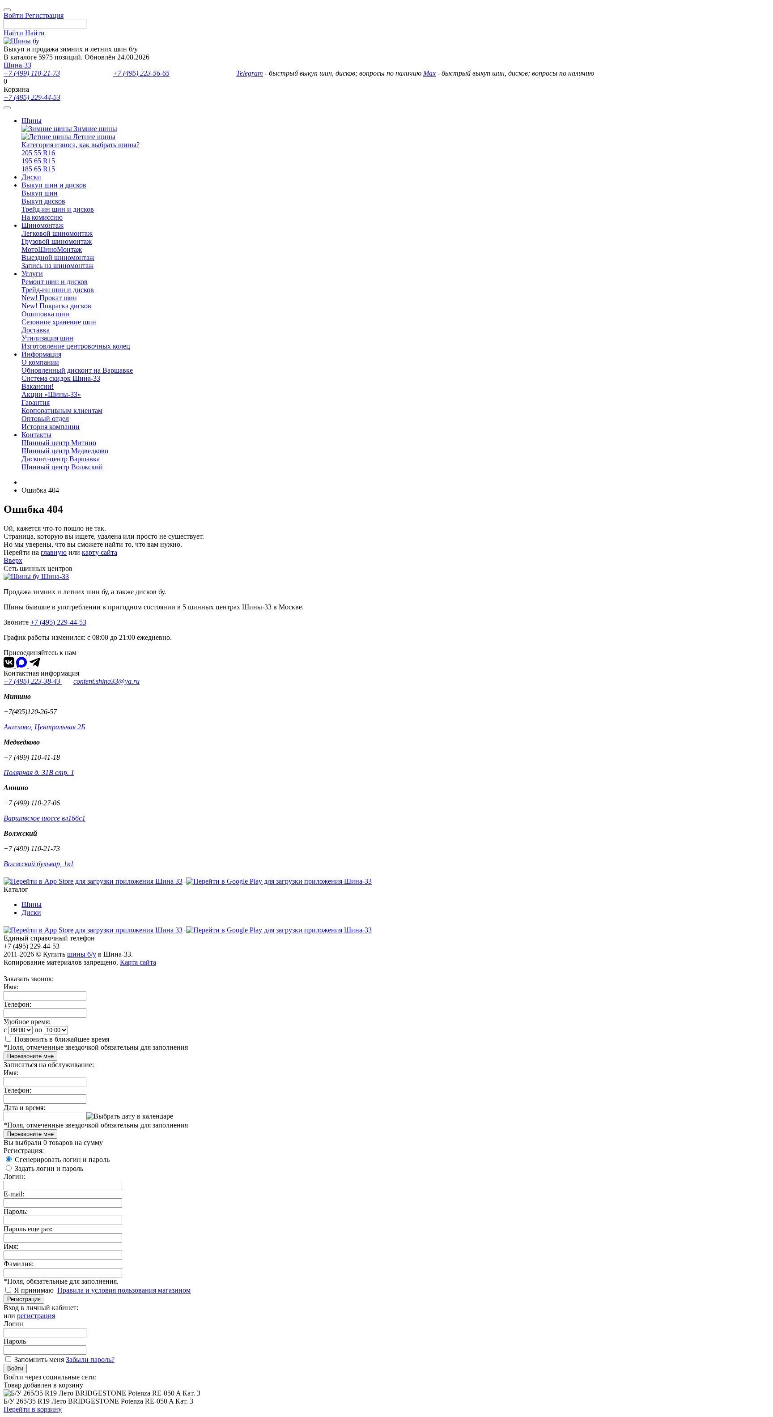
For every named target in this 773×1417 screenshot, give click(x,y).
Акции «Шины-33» (51, 394)
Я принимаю (34, 1290)
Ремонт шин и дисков (54, 281)
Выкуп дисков (43, 201)
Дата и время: (24, 1107)
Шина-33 (17, 65)
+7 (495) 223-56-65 (141, 73)
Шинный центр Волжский (62, 467)
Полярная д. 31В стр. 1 (39, 772)
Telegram (249, 73)
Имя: (11, 987)
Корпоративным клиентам (61, 410)
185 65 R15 (38, 169)
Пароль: (16, 1211)
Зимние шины (94, 128)
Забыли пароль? (90, 1359)
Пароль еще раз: (28, 1229)
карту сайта (99, 552)
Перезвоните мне (30, 1056)
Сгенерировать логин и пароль (62, 1159)
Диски (31, 177)
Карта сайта (138, 962)
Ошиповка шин (45, 314)
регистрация (36, 1315)
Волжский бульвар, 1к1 (39, 864)
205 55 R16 (38, 153)
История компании (50, 426)
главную (54, 552)
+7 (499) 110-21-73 (32, 73)
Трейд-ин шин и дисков (57, 209)
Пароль (15, 1341)
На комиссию (42, 217)
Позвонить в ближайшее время (61, 1039)
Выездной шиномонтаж (57, 257)
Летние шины (93, 136)
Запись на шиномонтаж (57, 265)
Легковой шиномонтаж (57, 233)
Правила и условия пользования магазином (124, 1290)
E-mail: (14, 1194)
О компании (40, 362)
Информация (41, 354)
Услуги (32, 273)
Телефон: (17, 1004)
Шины (31, 120)
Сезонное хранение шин (58, 322)
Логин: (14, 1176)
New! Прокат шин (49, 298)
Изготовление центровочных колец (75, 346)
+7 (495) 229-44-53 (32, 97)
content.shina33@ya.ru (106, 681)
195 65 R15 (38, 161)
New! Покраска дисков (56, 306)
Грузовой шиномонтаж (56, 241)
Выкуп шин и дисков (53, 185)
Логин (13, 1324)
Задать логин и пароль (49, 1168)
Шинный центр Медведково (64, 451)
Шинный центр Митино (58, 443)
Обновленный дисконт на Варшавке (77, 370)
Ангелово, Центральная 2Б (44, 727)
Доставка (35, 330)
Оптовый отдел (45, 418)
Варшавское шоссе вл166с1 (44, 818)
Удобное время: (27, 1022)
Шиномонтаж (42, 225)
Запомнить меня (39, 1359)
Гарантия (35, 402)
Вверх (13, 560)
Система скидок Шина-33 (60, 378)
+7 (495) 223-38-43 (33, 681)
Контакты (36, 434)
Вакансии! (37, 386)
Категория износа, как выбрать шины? (80, 145)
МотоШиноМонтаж (51, 249)
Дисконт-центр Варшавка (60, 459)
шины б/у (81, 954)
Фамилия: (19, 1264)
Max (429, 73)
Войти (15, 1368)
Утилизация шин (47, 338)
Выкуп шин (39, 193)
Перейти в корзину (33, 1409)
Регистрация (24, 1299)
